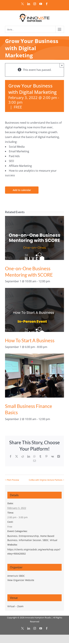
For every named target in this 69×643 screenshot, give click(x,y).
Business (12, 536)
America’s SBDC (16, 575)
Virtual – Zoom (15, 606)
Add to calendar (22, 190)
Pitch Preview (13, 479)
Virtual (53, 540)
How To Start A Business (29, 340)
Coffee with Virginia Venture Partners (45, 479)
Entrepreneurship (29, 536)
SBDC (46, 540)
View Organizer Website (20, 580)
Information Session (30, 540)
